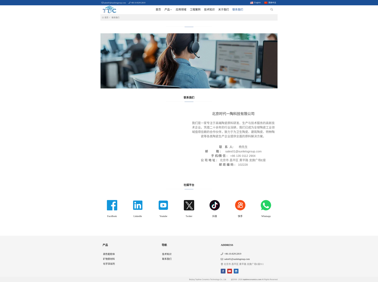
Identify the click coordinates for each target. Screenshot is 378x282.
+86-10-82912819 (138, 3)
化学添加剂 (109, 264)
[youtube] (229, 271)
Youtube (163, 216)
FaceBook (112, 216)
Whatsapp (266, 216)
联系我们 (237, 9)
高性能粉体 (109, 254)
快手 (240, 216)
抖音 (214, 216)
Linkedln (137, 216)
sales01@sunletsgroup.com (115, 3)
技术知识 (209, 9)
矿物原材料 (109, 259)
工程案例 (195, 9)
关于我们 (223, 9)
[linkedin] (236, 271)
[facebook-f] (223, 271)
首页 (158, 9)
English (257, 2)
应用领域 (181, 9)
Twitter (189, 216)
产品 (167, 9)
